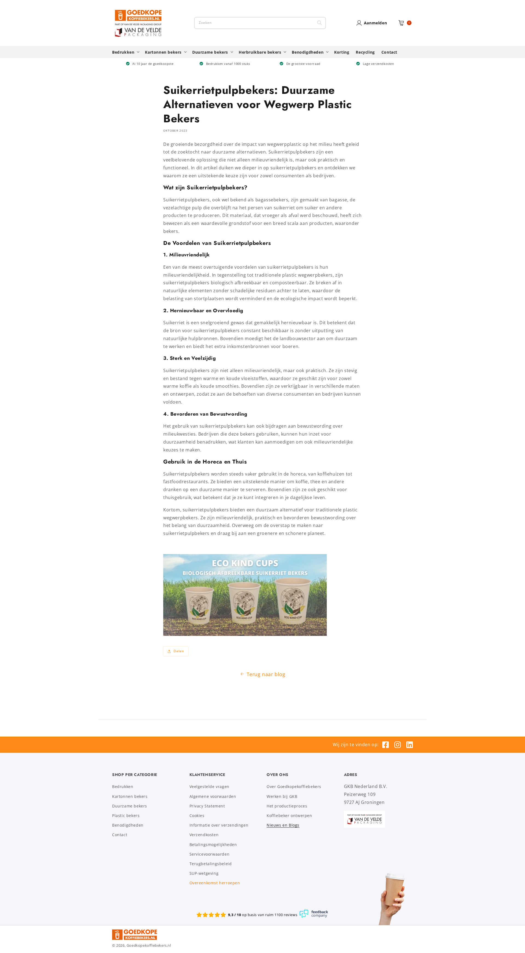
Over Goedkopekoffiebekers (294, 786)
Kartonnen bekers (130, 796)
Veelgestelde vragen (209, 786)
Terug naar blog (266, 674)
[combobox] (260, 23)
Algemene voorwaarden (212, 796)
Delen (179, 651)
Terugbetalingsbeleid (210, 863)
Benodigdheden (128, 825)
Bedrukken (122, 786)
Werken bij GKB (282, 796)
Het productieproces (287, 806)
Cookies (197, 815)
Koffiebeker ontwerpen (289, 815)
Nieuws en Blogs (283, 825)
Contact (119, 834)
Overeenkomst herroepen (214, 882)
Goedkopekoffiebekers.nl (149, 945)
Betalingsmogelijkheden (213, 844)
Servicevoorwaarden (209, 854)
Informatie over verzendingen (219, 825)
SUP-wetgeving (204, 873)
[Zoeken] (319, 23)
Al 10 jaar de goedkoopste (152, 64)
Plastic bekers (125, 815)
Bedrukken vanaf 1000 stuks (228, 64)
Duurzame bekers (129, 806)
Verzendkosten (204, 834)
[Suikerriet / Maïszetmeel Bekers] (245, 634)
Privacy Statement (207, 806)
